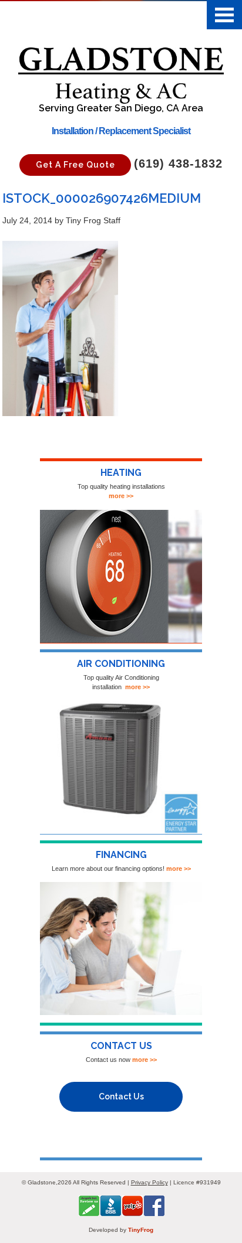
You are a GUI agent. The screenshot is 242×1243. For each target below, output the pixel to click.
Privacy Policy (149, 1182)
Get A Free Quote (75, 164)
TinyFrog (140, 1230)
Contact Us (121, 1096)
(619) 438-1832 (178, 163)
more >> (121, 495)
